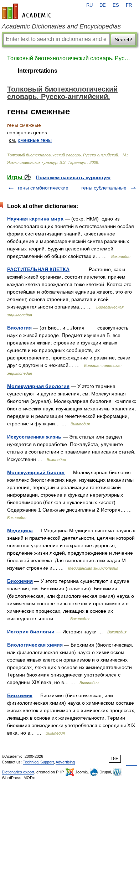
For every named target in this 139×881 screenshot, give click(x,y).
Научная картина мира (35, 219)
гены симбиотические (43, 188)
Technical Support (38, 762)
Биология (19, 328)
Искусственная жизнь (34, 437)
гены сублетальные (104, 188)
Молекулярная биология (38, 386)
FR (129, 5)
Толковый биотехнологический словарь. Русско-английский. (69, 58)
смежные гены (35, 140)
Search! (123, 39)
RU (89, 5)
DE (102, 5)
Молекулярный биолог (36, 472)
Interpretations (37, 71)
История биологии (31, 631)
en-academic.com (27, 11)
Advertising (65, 762)
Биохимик (19, 695)
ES (116, 5)
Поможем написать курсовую (73, 177)
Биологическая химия (35, 645)
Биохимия (20, 581)
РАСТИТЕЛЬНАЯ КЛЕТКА (38, 269)
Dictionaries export (18, 772)
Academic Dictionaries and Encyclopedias (61, 26)
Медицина (20, 530)
